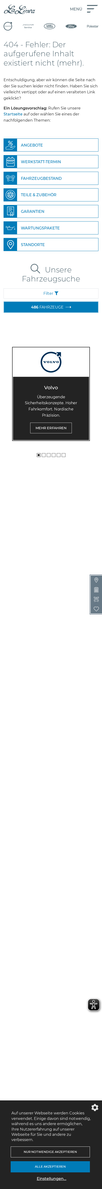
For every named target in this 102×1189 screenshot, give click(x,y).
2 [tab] (44, 455)
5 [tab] (58, 455)
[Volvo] (8, 26)
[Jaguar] (28, 26)
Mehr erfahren (51, 428)
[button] (51, 293)
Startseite (13, 114)
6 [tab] (63, 455)
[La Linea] (20, 9)
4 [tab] (54, 455)
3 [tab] (49, 455)
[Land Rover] (49, 26)
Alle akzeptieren (50, 1166)
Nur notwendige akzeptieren (50, 1152)
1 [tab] (39, 455)
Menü (76, 9)
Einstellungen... (51, 1178)
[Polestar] (92, 26)
